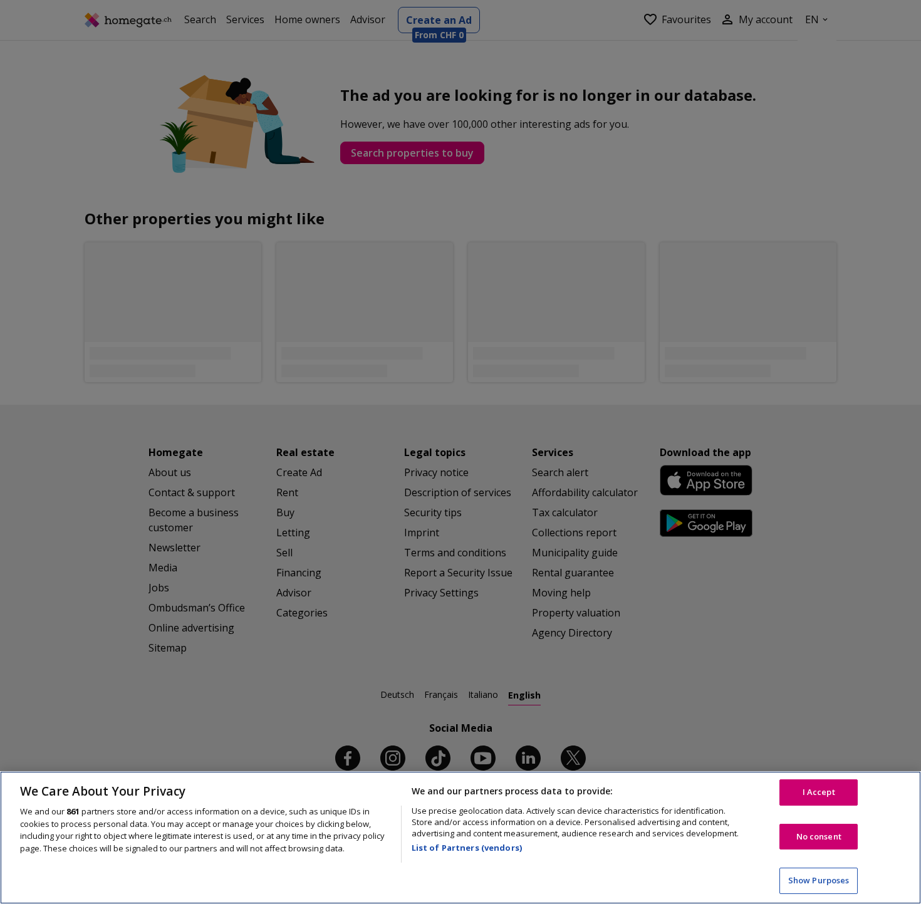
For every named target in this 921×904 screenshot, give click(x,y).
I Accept (819, 791)
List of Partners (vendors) (467, 847)
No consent (818, 836)
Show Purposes (819, 880)
